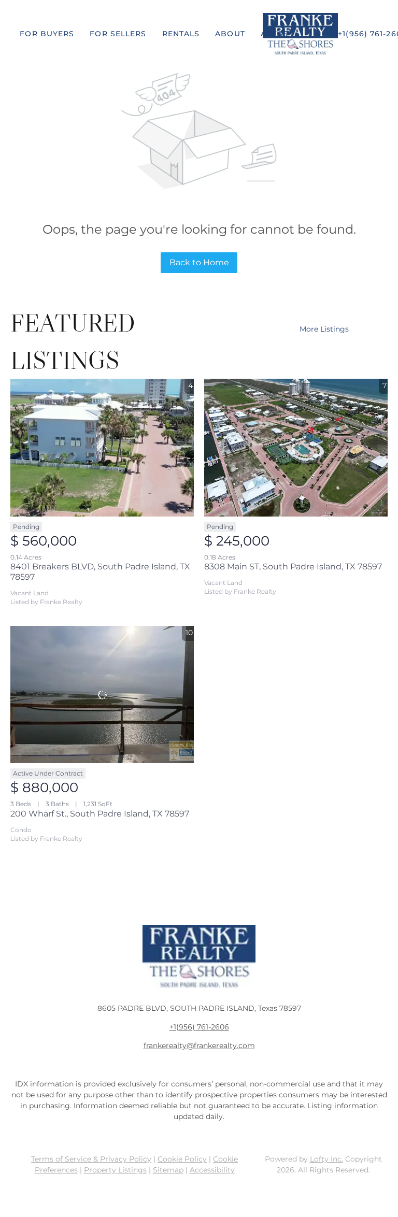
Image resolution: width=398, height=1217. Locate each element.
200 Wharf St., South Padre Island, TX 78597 (99, 814)
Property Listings (115, 1170)
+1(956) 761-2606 (199, 1027)
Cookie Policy (182, 1159)
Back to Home (199, 262)
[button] (47, 34)
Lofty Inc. (326, 1159)
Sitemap (168, 1170)
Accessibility (212, 1170)
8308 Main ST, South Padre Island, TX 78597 (293, 566)
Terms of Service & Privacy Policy (91, 1159)
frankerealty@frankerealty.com (199, 1045)
